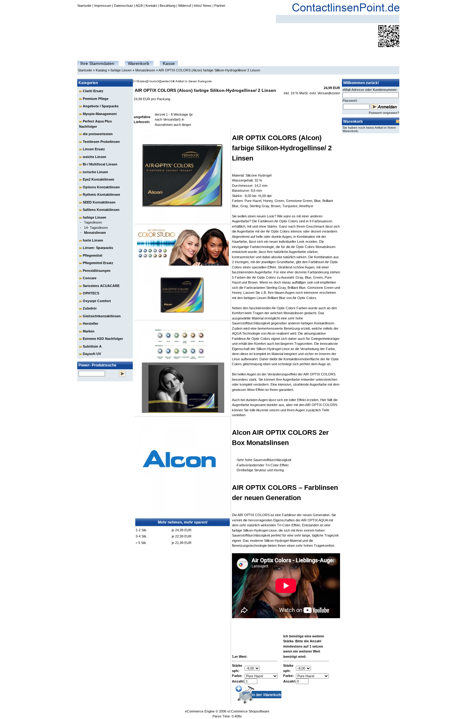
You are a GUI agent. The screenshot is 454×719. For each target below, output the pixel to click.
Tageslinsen (93, 222)
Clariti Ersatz (93, 91)
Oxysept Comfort (97, 301)
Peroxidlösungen (97, 270)
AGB (139, 5)
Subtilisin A (92, 346)
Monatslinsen (145, 70)
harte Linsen (93, 240)
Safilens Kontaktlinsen (101, 210)
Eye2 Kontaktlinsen (98, 179)
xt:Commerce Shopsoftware (248, 711)
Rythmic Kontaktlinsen (101, 194)
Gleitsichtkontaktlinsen (102, 316)
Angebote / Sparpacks (101, 106)
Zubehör (90, 308)
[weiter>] (166, 81)
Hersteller (90, 323)
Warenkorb (138, 63)
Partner (219, 5)
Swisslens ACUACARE (101, 286)
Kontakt (151, 5)
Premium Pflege (95, 99)
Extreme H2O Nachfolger (103, 338)
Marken (89, 331)
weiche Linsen (94, 157)
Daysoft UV (92, 354)
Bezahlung (167, 5)
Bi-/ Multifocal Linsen (100, 164)
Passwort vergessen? (384, 112)
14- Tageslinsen (96, 227)
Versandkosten (328, 93)
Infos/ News (203, 5)
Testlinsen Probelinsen (101, 141)
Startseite (84, 5)
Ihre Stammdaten (97, 63)
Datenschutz (123, 5)
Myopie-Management (100, 114)
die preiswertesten (98, 134)
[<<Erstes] (140, 81)
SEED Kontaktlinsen (99, 202)
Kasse (169, 63)
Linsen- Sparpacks (98, 248)
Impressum (102, 5)
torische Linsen (95, 172)
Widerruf (184, 5)
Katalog (101, 70)
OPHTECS (91, 293)
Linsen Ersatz (94, 149)
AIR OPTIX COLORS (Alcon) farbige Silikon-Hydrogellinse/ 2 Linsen (209, 70)
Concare (89, 278)
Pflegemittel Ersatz (98, 263)
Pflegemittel (92, 255)
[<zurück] (153, 81)
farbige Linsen (121, 70)
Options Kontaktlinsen (101, 187)
